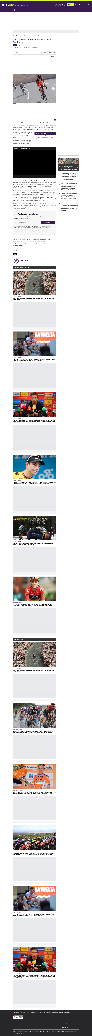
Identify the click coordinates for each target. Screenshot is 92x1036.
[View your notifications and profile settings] (83, 4)
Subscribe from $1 (73, 31)
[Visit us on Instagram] (60, 5)
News (19, 10)
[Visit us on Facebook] (56, 5)
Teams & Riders (23, 35)
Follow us (46, 52)
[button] (88, 4)
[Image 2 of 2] (53, 88)
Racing (25, 10)
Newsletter (53, 52)
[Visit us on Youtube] (62, 5)
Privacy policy (49, 1023)
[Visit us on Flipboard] (65, 5)
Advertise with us (50, 1026)
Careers (31, 1026)
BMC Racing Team (32, 35)
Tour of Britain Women (39, 31)
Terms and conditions (18, 1023)
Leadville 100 (61, 31)
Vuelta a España (26, 31)
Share (16, 52)
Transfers (51, 31)
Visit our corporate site (64, 1012)
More (75, 10)
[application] (34, 162)
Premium (45, 10)
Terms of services (31, 226)
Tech (51, 10)
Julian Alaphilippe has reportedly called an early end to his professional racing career (69, 168)
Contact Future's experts (35, 1023)
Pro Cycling (15, 35)
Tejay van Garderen (42, 35)
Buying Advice (59, 10)
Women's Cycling (35, 10)
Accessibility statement (18, 1026)
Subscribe (70, 4)
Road (15, 254)
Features (68, 10)
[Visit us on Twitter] (58, 5)
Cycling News (22, 45)
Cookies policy (65, 1023)
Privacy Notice (17, 227)
